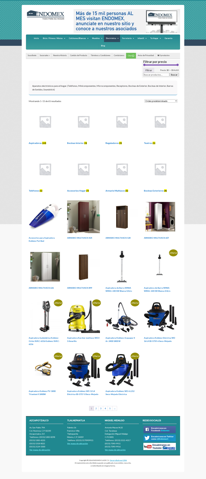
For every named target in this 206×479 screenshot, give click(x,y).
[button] (78, 21)
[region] (127, 21)
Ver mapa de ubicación (77, 443)
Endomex (47, 19)
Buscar (174, 74)
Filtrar (148, 70)
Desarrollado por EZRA (118, 460)
